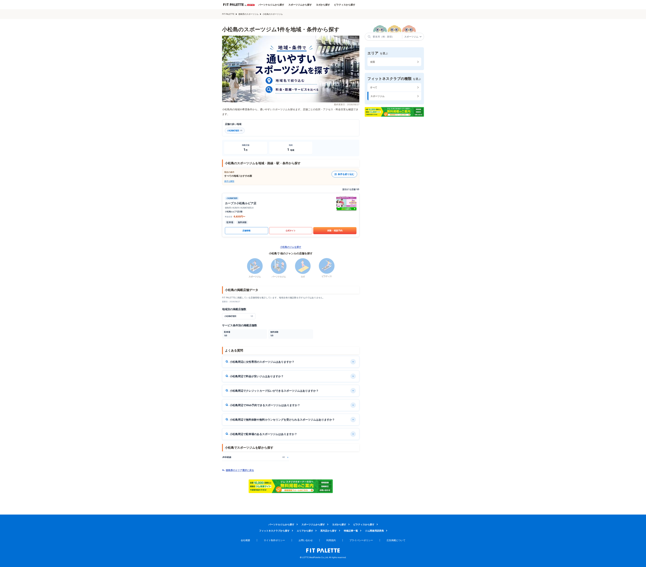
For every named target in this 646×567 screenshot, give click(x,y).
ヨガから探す (323, 5)
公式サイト (291, 230)
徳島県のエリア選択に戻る (240, 470)
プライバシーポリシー (361, 540)
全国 (372, 61)
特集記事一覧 (351, 530)
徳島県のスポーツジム (248, 14)
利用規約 (331, 540)
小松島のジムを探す (290, 246)
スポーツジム (377, 96)
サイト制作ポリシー (274, 540)
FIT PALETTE (228, 14)
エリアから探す (305, 530)
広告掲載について (396, 540)
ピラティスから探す (344, 5)
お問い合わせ (306, 540)
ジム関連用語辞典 (374, 530)
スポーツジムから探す (300, 5)
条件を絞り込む (346, 174)
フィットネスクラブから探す (274, 530)
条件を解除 (229, 181)
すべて (373, 87)
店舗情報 (246, 230)
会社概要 (245, 540)
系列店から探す (328, 530)
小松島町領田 (234, 130)
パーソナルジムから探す (271, 5)
